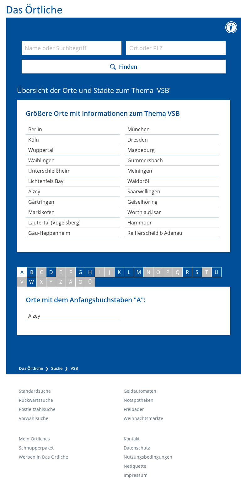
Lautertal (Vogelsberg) (54, 222)
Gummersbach (145, 160)
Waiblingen (41, 160)
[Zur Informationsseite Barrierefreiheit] (231, 27)
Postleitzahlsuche (37, 409)
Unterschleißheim (49, 170)
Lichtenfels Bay (45, 181)
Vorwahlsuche (33, 418)
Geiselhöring (142, 201)
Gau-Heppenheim (49, 232)
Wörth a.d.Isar (144, 212)
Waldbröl (138, 181)
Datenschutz (137, 448)
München (138, 129)
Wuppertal (40, 150)
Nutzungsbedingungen (148, 457)
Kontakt (132, 439)
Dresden (137, 139)
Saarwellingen (143, 191)
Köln (33, 139)
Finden (128, 66)
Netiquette (135, 466)
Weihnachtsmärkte (143, 418)
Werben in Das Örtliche (43, 457)
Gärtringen (41, 201)
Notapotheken (138, 400)
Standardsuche (35, 391)
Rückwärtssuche (36, 400)
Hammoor (139, 222)
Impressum (135, 475)
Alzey (34, 191)
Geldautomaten (140, 391)
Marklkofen (41, 212)
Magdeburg (141, 150)
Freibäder (134, 409)
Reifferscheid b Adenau (154, 232)
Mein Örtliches (34, 439)
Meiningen (139, 170)
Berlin (35, 129)
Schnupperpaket (36, 448)
